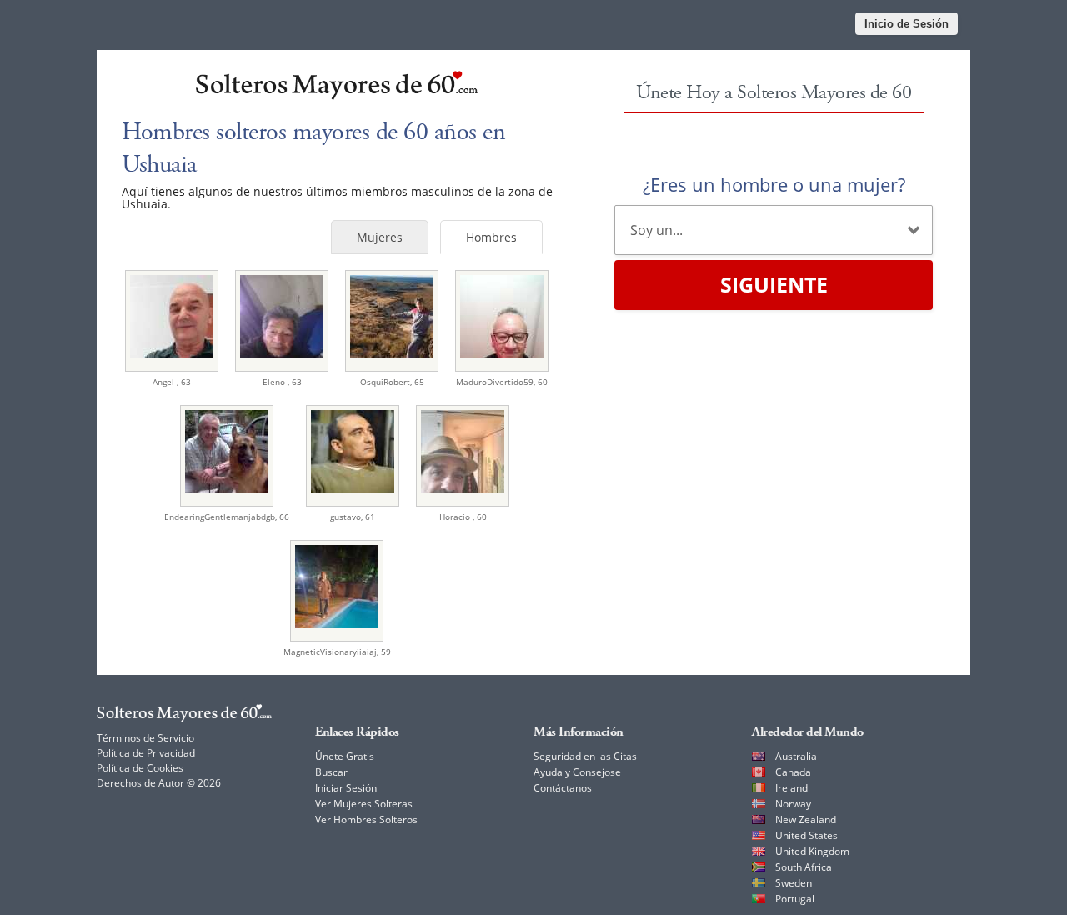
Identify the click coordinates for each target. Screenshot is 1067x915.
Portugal (794, 899)
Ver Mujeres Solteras (364, 804)
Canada (793, 772)
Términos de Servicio (145, 738)
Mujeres (380, 237)
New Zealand (805, 819)
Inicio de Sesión (906, 24)
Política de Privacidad (146, 753)
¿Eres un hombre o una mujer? (774, 184)
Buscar (331, 772)
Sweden (793, 883)
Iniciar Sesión (346, 788)
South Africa (803, 867)
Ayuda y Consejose (577, 772)
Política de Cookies (140, 768)
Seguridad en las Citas (585, 756)
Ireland (791, 788)
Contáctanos (563, 788)
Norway (793, 804)
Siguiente (774, 284)
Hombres (491, 237)
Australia (796, 756)
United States (806, 835)
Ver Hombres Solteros (366, 819)
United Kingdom (812, 851)
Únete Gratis (344, 756)
